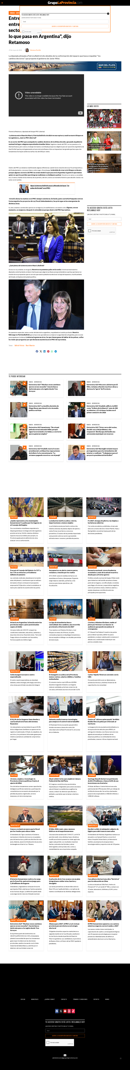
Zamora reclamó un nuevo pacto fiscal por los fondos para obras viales (25, 830)
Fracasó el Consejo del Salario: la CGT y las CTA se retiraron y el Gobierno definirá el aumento (25, 572)
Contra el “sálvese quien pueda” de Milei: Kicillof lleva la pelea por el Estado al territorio (103, 721)
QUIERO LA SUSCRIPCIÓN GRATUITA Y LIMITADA (104, 224)
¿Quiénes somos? (50, 999)
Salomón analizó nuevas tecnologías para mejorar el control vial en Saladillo (64, 720)
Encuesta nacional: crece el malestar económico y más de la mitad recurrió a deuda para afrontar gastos (103, 572)
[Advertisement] (47, 122)
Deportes (92, 517)
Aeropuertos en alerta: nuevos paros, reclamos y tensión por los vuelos (63, 571)
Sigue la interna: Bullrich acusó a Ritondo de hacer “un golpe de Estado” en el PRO (49, 187)
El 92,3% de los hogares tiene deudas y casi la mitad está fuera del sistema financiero (25, 721)
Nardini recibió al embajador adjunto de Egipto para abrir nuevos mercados (103, 830)
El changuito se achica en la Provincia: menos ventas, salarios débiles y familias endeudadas (65, 677)
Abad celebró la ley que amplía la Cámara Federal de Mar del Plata (65, 780)
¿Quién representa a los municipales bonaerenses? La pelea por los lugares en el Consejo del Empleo (26, 523)
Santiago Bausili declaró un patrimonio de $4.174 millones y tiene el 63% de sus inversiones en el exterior (103, 781)
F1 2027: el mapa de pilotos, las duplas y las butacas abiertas (103, 522)
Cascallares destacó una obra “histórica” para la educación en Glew (103, 880)
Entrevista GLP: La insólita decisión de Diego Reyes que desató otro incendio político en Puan (44, 408)
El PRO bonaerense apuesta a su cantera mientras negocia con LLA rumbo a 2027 (103, 925)
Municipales (15, 671)
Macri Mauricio (30, 345)
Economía (53, 517)
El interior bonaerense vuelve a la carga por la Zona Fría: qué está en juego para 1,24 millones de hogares (25, 881)
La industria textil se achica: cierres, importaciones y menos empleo (63, 522)
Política (14, 517)
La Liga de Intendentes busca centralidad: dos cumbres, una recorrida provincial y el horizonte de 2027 (64, 624)
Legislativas (54, 775)
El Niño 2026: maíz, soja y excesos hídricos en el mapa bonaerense (62, 830)
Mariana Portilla (35, 50)
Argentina (53, 567)
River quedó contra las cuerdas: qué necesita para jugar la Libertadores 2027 (98, 124)
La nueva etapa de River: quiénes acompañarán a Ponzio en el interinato (100, 146)
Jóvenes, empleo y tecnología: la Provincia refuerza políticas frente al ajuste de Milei (24, 781)
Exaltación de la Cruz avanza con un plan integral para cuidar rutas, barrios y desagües (64, 881)
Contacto (64, 999)
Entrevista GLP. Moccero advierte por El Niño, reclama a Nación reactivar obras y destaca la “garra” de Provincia (102, 387)
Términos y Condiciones (80, 999)
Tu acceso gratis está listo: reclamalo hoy (100, 209)
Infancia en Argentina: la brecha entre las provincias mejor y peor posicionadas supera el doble (26, 624)
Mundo (107, 999)
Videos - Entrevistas (17, 13)
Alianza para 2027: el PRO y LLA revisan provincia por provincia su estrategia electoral (64, 926)
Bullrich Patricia (19, 345)
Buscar (23, 999)
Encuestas (92, 567)
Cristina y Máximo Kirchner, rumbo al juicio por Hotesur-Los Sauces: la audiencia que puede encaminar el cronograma (102, 625)
